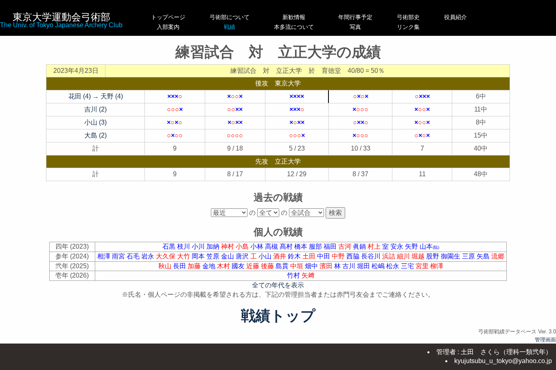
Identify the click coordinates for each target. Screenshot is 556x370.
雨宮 (119, 256)
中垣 (297, 266)
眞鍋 (360, 246)
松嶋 (379, 266)
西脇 (353, 256)
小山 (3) (95, 122)
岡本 (199, 256)
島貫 (283, 266)
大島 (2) (95, 135)
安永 (397, 246)
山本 (429, 246)
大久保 (166, 256)
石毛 (134, 256)
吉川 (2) (95, 109)
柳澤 (436, 266)
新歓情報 (293, 17)
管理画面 (545, 340)
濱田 (327, 266)
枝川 (184, 246)
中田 (324, 256)
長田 (180, 266)
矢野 (412, 246)
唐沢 (243, 256)
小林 (257, 246)
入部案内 (168, 27)
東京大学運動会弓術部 (61, 16)
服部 (316, 246)
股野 (433, 256)
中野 (339, 256)
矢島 (484, 256)
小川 (199, 246)
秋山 (165, 266)
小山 (265, 256)
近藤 (253, 266)
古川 (349, 266)
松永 (393, 266)
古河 (345, 246)
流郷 (497, 256)
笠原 (213, 256)
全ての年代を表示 (278, 285)
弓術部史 (408, 17)
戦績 (229, 27)
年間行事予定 (355, 17)
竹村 (294, 275)
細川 (404, 256)
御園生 (451, 256)
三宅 (408, 266)
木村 (224, 266)
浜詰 (389, 256)
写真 (355, 27)
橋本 (301, 246)
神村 (228, 246)
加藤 (195, 266)
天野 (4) (112, 96)
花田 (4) (79, 96)
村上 (375, 246)
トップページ (168, 17)
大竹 (184, 256)
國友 (239, 266)
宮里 (423, 266)
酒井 (280, 256)
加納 (213, 246)
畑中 (312, 266)
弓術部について (230, 17)
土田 (309, 256)
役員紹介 (455, 17)
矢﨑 (308, 275)
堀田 (364, 266)
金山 (228, 256)
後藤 (268, 266)
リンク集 (408, 27)
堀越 (419, 256)
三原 (469, 256)
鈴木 (295, 256)
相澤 (104, 256)
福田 (331, 246)
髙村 (287, 246)
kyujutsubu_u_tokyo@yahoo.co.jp (503, 360)
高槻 (272, 246)
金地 (209, 266)
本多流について (294, 27)
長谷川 (371, 256)
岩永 (148, 256)
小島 (243, 246)
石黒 (169, 246)
